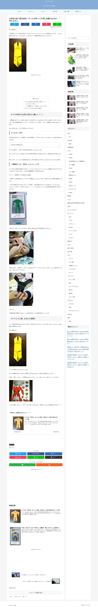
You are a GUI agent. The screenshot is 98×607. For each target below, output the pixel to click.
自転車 (70, 293)
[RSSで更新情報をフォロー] (49, 464)
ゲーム (70, 234)
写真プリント (72, 185)
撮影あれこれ (72, 175)
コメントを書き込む (36, 592)
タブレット (72, 224)
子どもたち (70, 300)
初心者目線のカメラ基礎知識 (76, 161)
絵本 (70, 307)
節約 (70, 144)
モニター (71, 237)
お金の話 (69, 140)
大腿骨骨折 (70, 147)
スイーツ (71, 258)
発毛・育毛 (70, 248)
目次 (34, 98)
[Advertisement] (35, 85)
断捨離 (69, 196)
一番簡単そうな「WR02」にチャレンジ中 (37, 106)
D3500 (70, 157)
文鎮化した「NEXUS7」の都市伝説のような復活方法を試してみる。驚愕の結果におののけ (78, 349)
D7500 (70, 168)
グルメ (69, 255)
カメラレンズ (72, 189)
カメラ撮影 (72, 171)
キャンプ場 (72, 279)
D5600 (70, 154)
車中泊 (70, 290)
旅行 (70, 283)
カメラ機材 (72, 164)
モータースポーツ (72, 210)
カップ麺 (71, 262)
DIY (70, 137)
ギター (69, 244)
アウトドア (70, 276)
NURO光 (69, 251)
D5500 (70, 182)
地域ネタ (69, 241)
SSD (70, 217)
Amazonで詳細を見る (17, 144)
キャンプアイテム (73, 286)
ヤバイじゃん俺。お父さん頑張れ (34, 108)
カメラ (69, 150)
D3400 (70, 192)
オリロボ (12, 444)
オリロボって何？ (31, 103)
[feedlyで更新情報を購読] (22, 464)
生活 (68, 133)
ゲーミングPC (72, 230)
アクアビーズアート (74, 310)
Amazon (69, 314)
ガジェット (70, 213)
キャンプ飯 (72, 297)
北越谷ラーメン (73, 265)
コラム (69, 199)
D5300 (70, 178)
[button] (88, 38)
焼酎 (68, 317)
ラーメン (71, 272)
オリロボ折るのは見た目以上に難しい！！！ (36, 101)
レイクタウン (72, 269)
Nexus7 (71, 227)
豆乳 (70, 321)
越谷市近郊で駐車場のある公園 (75, 203)
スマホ (70, 220)
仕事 (68, 206)
